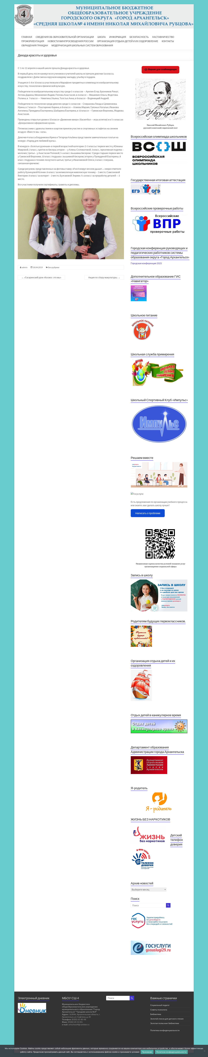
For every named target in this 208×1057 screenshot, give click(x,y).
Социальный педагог (160, 1005)
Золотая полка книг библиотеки (164, 1023)
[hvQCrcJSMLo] (71, 223)
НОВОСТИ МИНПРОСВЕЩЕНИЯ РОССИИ (71, 41)
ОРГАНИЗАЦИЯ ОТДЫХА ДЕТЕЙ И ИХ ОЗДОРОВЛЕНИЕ (127, 41)
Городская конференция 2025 (146, 263)
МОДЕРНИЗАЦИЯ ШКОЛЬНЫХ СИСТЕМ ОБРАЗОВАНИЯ (82, 45)
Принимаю (147, 1052)
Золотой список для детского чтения (167, 1018)
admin (24, 267)
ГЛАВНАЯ (26, 37)
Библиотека (155, 1014)
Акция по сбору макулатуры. (104, 277)
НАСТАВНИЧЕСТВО (163, 37)
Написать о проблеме (147, 513)
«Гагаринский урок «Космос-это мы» (41, 277)
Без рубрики (53, 267)
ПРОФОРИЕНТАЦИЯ (32, 41)
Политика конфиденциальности (165, 1030)
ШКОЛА (101, 37)
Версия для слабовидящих (162, 69)
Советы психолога (158, 1009)
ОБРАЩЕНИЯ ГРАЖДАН (34, 45)
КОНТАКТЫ (168, 41)
